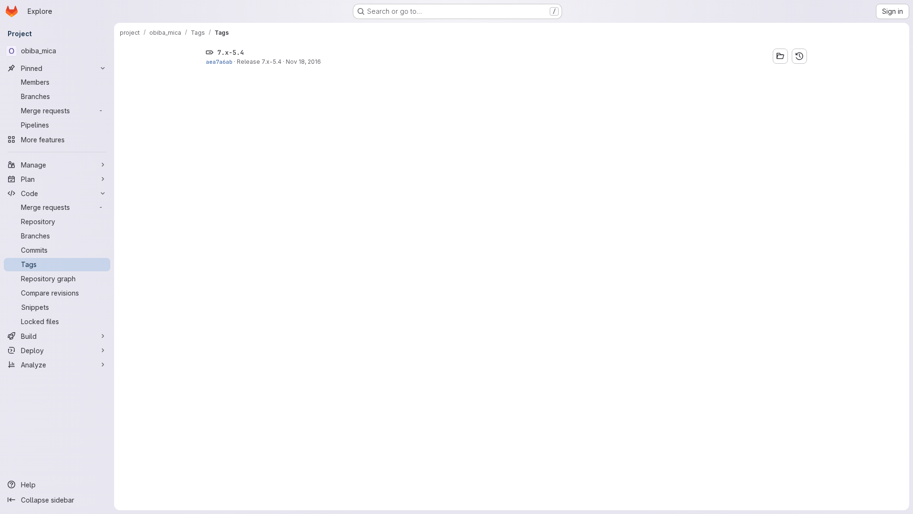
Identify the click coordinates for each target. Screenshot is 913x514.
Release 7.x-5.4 (259, 61)
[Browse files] (780, 56)
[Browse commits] (799, 56)
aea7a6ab (219, 61)
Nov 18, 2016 (303, 61)
